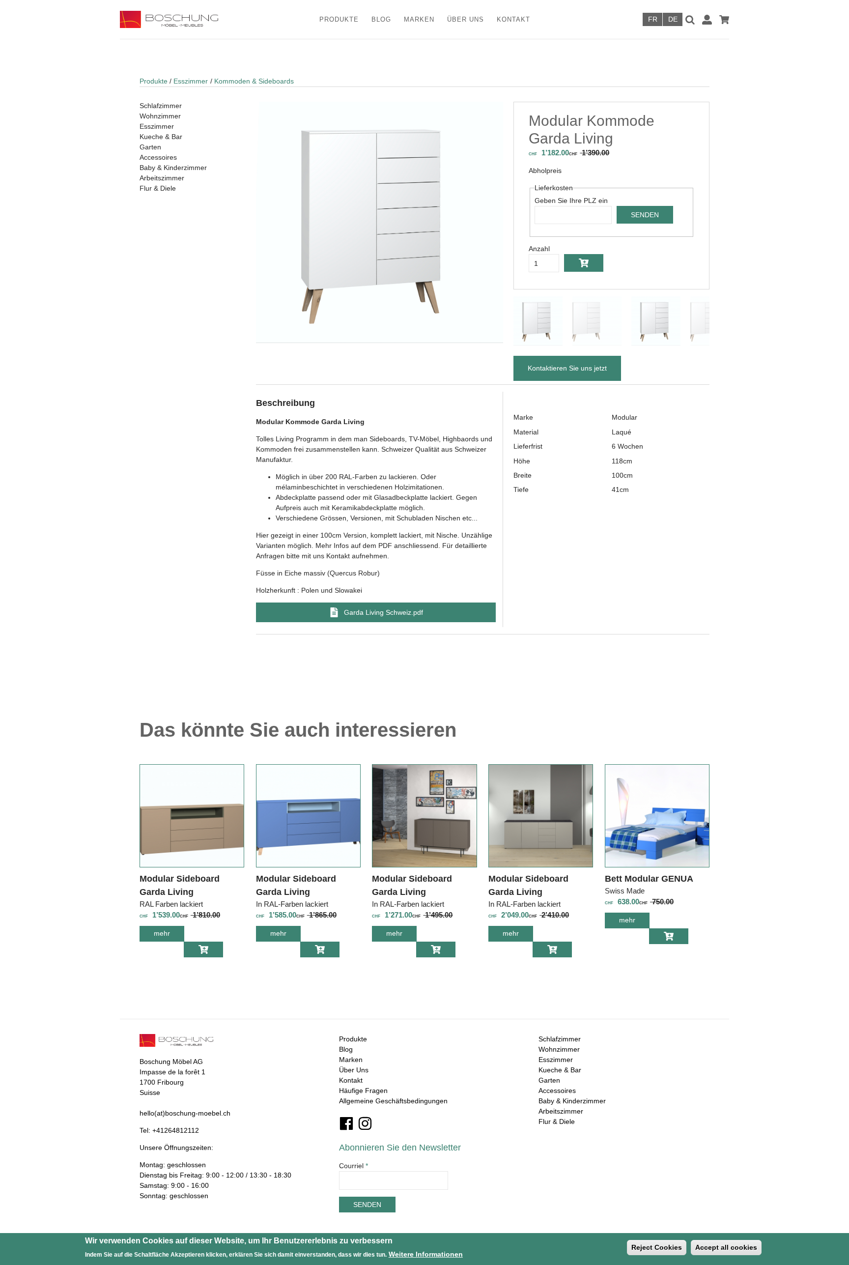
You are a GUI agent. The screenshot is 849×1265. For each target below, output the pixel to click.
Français (652, 19)
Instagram (365, 1123)
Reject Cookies (656, 1247)
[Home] (182, 19)
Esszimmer (190, 81)
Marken (419, 19)
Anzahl (539, 249)
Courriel (353, 1166)
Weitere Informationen (426, 1254)
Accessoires (158, 157)
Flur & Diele (158, 188)
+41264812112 (175, 1130)
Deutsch (672, 19)
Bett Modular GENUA (649, 879)
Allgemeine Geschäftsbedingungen (393, 1101)
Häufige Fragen (363, 1090)
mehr (169, 935)
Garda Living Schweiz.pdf (383, 612)
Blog (381, 19)
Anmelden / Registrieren (707, 20)
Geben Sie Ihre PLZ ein (571, 200)
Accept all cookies (726, 1247)
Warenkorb (724, 20)
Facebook (346, 1123)
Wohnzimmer (160, 116)
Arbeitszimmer (162, 178)
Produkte (339, 19)
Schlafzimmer (161, 106)
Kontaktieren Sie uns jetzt (567, 368)
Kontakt (513, 19)
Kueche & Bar (161, 137)
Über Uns (465, 19)
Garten (150, 147)
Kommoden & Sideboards (254, 81)
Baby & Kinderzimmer (173, 168)
